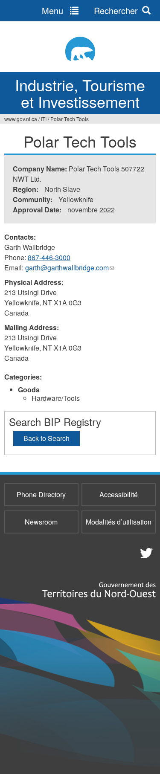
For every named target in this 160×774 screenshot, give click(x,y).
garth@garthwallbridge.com (69, 268)
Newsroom (41, 522)
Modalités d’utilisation (118, 522)
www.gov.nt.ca (20, 118)
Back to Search (46, 438)
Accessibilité (118, 494)
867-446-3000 (49, 257)
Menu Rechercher (90, 10)
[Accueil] (80, 49)
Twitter (145, 552)
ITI (44, 118)
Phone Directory (41, 494)
